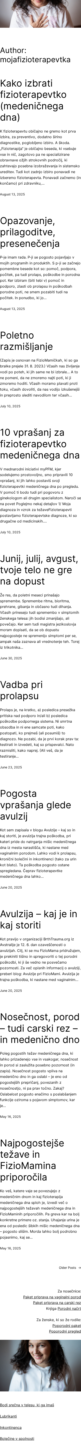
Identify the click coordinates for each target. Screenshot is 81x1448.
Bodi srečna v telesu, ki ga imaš (27, 1405)
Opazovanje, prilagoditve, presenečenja (30, 232)
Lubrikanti (8, 1416)
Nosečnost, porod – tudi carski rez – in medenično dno (40, 1028)
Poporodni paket (66, 1325)
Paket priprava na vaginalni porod (52, 1297)
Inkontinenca (11, 1427)
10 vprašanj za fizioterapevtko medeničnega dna (40, 444)
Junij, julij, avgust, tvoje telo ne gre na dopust (39, 570)
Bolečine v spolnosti (17, 1438)
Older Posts (70, 1267)
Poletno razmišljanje (26, 341)
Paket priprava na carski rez (57, 1302)
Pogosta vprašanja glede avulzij (35, 805)
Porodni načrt (69, 1308)
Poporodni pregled (65, 1331)
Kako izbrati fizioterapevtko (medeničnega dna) (33, 100)
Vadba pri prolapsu (21, 690)
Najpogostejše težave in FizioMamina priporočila (32, 1160)
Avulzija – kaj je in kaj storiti (38, 919)
